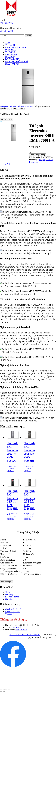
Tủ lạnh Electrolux (25, 106)
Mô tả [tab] (7, 164)
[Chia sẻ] (6, 689)
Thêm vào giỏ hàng (37, 155)
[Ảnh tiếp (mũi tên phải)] (4, 691)
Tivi (7, 43)
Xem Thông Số (6, 119)
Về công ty (9, 614)
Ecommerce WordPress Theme (25, 634)
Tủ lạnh (10, 45)
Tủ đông (10, 52)
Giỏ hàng (9, 594)
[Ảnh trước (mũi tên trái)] (1, 691)
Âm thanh (11, 54)
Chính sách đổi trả (12, 611)
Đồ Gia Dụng (12, 59)
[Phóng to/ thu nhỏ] (1, 689)
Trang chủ (4, 106)
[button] (1, 122)
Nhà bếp (10, 57)
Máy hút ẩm (12, 64)
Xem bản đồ (16, 627)
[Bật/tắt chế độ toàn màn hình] (4, 689)
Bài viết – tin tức (12, 597)
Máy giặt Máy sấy (15, 47)
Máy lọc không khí (16, 61)
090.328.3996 (6, 23)
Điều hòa (10, 50)
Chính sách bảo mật (13, 609)
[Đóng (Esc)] (9, 689)
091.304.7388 (6, 30)
